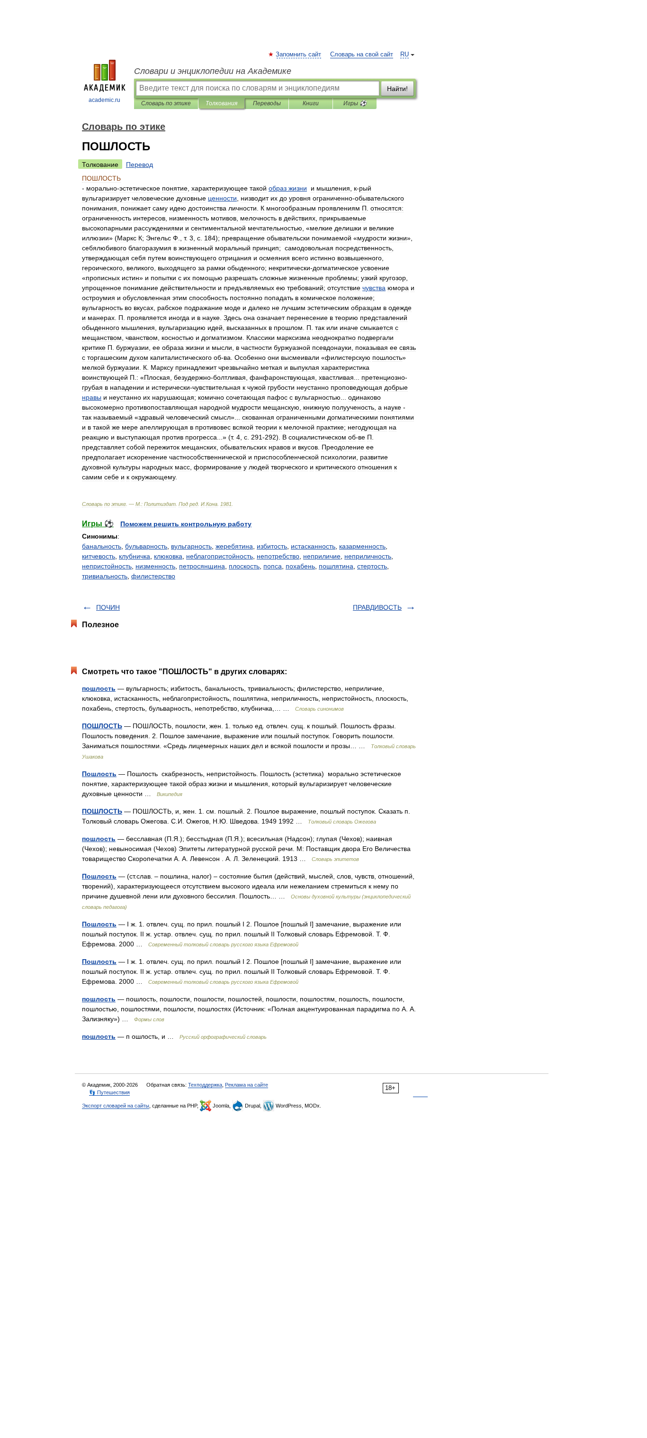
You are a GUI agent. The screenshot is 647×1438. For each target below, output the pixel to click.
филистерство (153, 576)
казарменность (362, 546)
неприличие (322, 556)
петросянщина (202, 566)
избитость (272, 546)
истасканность (313, 546)
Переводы (267, 103)
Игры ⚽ (355, 103)
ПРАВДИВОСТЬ (377, 607)
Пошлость (99, 774)
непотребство (278, 556)
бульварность (146, 546)
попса (272, 566)
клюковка (168, 556)
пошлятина (336, 566)
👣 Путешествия (109, 1092)
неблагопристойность (219, 556)
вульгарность (191, 546)
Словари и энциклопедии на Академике (212, 71)
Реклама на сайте (246, 1085)
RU (404, 54)
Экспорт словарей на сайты (115, 1105)
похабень (300, 566)
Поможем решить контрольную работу (186, 524)
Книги (311, 103)
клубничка (134, 556)
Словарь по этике (166, 103)
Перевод (139, 164)
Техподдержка (205, 1085)
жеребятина (234, 546)
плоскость (244, 566)
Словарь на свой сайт (361, 54)
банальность (101, 546)
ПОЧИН (108, 607)
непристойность (107, 566)
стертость (372, 566)
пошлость (99, 688)
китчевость (98, 556)
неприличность (367, 556)
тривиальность (104, 576)
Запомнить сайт (299, 54)
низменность (155, 566)
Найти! (397, 88)
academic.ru (104, 100)
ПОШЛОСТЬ (102, 726)
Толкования (221, 103)
